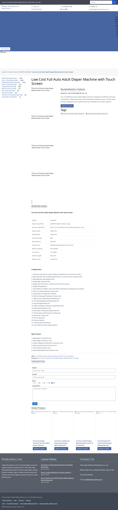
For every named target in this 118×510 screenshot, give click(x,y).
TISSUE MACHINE (5, 32)
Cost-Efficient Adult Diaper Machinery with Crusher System (54, 356)
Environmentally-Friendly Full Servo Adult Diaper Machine (41, 443)
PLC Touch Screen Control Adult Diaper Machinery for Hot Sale (58, 358)
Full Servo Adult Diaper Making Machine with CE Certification (84, 443)
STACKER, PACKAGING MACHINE (10, 34)
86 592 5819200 (36, 9)
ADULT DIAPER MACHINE (8, 19)
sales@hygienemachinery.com (99, 9)
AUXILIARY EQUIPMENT (7, 36)
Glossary (21, 500)
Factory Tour (5, 44)
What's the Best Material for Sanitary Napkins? (56, 472)
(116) (20, 78)
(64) (19, 87)
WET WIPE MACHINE (6, 30)
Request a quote (67, 106)
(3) (19, 89)
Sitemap (28, 500)
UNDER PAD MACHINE (7, 26)
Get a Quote (5, 49)
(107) (23, 82)
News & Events (5, 38)
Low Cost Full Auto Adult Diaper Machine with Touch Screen (52, 72)
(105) (21, 80)
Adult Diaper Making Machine (97, 114)
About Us (3, 40)
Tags (15, 500)
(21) (20, 84)
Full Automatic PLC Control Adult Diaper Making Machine (104, 443)
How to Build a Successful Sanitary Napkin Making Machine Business (57, 479)
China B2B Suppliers (12, 503)
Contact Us (4, 46)
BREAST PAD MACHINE (7, 28)
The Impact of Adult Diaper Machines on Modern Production (57, 466)
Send (34, 403)
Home (2, 13)
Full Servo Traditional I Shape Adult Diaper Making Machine (62, 443)
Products (3, 15)
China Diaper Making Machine (29, 503)
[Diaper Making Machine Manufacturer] (12, 8)
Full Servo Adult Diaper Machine (73, 114)
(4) (25, 95)
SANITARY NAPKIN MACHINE (9, 21)
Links (3, 503)
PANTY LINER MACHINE (7, 23)
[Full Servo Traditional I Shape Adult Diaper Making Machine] (67, 425)
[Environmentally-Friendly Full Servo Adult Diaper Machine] (45, 425)
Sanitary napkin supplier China (48, 503)
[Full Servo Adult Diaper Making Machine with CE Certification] (88, 425)
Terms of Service (7, 500)
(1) (20, 97)
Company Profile (6, 42)
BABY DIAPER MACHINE (7, 17)
